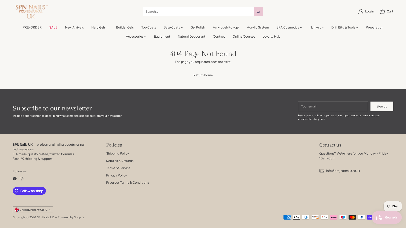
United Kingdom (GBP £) (34, 209)
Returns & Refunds (119, 161)
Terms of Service (118, 168)
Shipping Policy (117, 153)
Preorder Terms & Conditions (127, 182)
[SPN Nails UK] (31, 11)
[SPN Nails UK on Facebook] (14, 179)
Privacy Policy (116, 175)
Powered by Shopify (71, 217)
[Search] (258, 11)
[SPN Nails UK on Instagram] (21, 179)
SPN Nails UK (45, 217)
